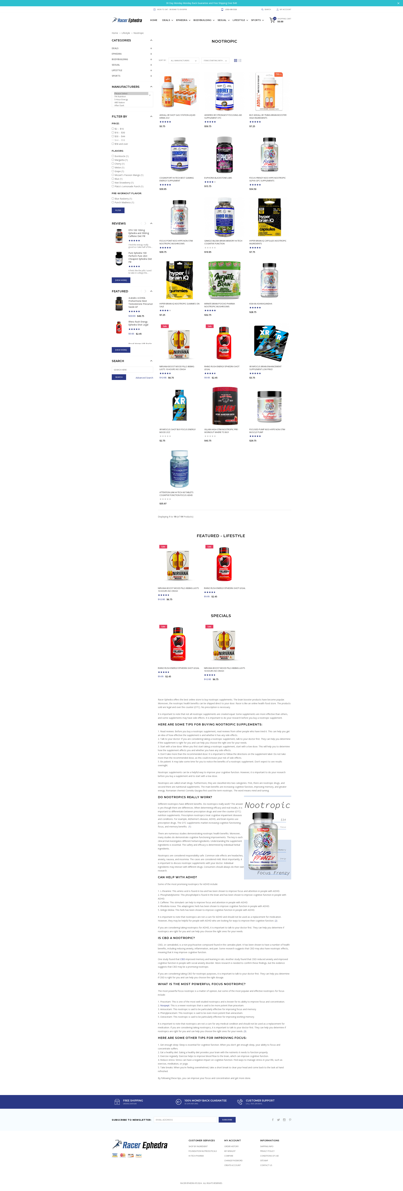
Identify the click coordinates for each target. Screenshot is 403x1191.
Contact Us (266, 1165)
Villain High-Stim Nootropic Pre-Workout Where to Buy (221, 431)
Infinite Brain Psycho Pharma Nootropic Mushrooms (219, 305)
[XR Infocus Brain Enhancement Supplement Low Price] (269, 343)
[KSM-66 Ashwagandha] (269, 280)
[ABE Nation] (131, 102)
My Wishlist (230, 1151)
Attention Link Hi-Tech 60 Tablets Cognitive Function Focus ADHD (176, 494)
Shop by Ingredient (198, 1146)
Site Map (264, 1160)
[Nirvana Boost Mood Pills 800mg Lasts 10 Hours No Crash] (179, 343)
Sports (256, 20)
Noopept (164, 1005)
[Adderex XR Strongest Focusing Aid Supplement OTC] (224, 91)
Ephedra (181, 20)
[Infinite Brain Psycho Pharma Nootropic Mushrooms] (224, 280)
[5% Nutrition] (131, 96)
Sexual (222, 20)
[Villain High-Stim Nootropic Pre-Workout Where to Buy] (224, 406)
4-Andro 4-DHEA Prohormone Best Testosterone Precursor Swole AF (140, 302)
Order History (231, 1146)
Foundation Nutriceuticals (203, 1151)
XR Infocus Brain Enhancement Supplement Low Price (265, 368)
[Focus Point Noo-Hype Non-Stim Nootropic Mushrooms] (179, 217)
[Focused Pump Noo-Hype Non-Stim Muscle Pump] (269, 406)
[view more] (121, 280)
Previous (141, 223)
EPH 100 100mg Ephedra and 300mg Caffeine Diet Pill (138, 233)
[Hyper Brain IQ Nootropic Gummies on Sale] (179, 280)
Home (153, 20)
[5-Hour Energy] (131, 99)
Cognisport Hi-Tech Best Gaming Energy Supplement (176, 179)
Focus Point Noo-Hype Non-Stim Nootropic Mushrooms (176, 242)
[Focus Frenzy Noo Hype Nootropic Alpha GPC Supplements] (269, 154)
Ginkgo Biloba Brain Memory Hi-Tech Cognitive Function (223, 242)
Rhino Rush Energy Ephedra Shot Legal (224, 588)
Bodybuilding (202, 20)
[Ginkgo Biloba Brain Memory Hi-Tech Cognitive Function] (224, 217)
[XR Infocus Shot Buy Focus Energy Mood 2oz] (179, 406)
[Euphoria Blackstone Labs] (224, 154)
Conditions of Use (269, 1155)
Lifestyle (239, 20)
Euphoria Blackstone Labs (218, 177)
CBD (182, 959)
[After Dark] (131, 105)
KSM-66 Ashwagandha (260, 303)
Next (145, 223)
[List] (240, 60)
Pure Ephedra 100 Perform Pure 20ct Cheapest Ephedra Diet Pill (140, 257)
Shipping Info (266, 1146)
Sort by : (163, 60)
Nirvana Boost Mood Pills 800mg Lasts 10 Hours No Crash (176, 368)
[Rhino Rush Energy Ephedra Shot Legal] (224, 343)
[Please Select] (131, 93)
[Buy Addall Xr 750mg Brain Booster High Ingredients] (269, 91)
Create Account (232, 1165)
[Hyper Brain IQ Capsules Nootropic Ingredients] (269, 217)
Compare (228, 1155)
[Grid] (235, 60)
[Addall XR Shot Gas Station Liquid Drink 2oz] (179, 91)
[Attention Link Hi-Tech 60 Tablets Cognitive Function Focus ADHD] (179, 469)
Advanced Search (144, 377)
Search (118, 361)
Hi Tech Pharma (196, 1155)
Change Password (233, 1160)
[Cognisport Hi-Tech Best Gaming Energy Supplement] (179, 154)
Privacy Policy (267, 1151)
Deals (166, 20)
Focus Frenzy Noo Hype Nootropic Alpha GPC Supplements (267, 179)
